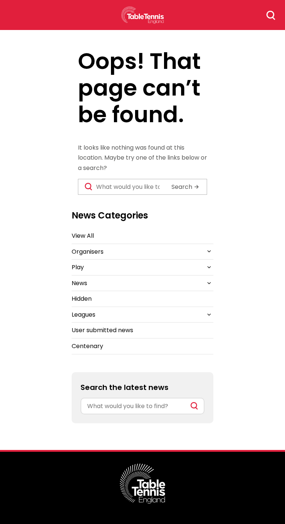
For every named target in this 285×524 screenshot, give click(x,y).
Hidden (82, 298)
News (79, 283)
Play (78, 267)
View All (83, 235)
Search (271, 15)
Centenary (87, 346)
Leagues (83, 314)
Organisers (88, 251)
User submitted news (102, 330)
